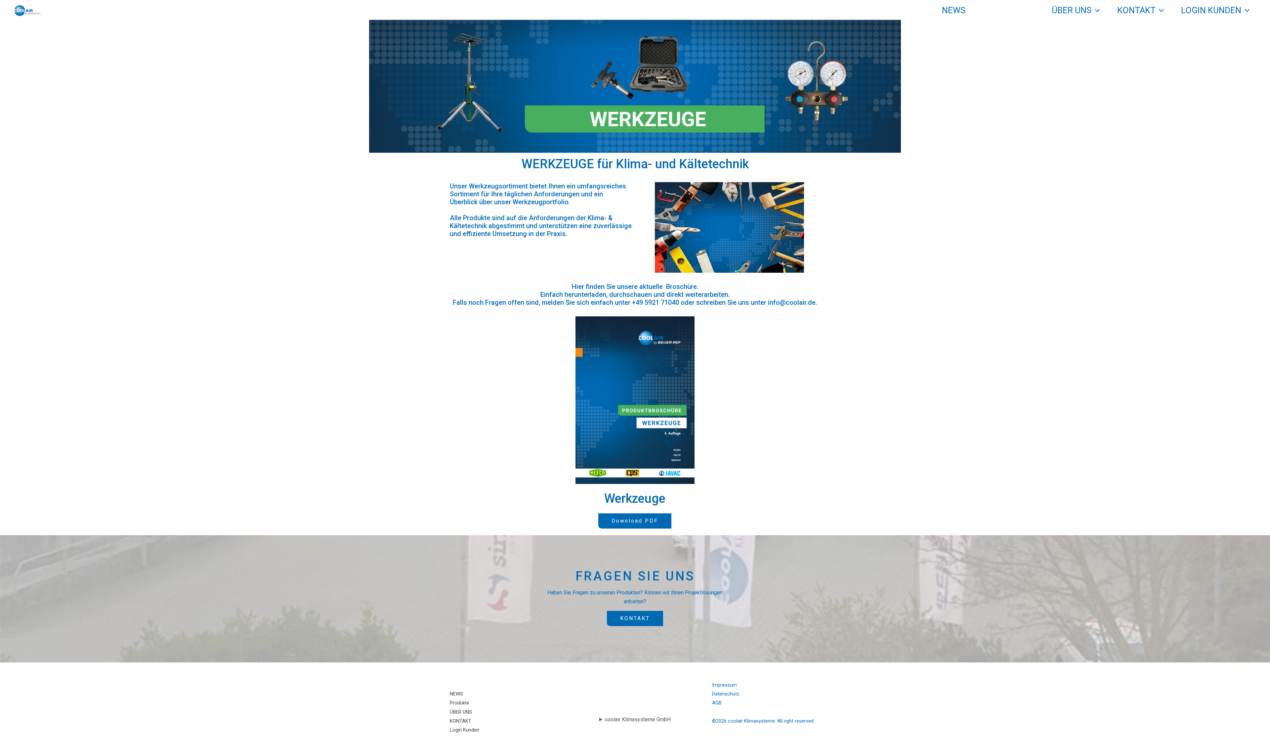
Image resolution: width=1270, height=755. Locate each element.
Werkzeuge (634, 498)
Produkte (1004, 10)
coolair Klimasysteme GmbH (638, 719)
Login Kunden (1211, 10)
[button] (1030, 10)
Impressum (724, 685)
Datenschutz (726, 694)
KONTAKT (1136, 10)
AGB (717, 703)
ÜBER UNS (1071, 10)
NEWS (953, 10)
